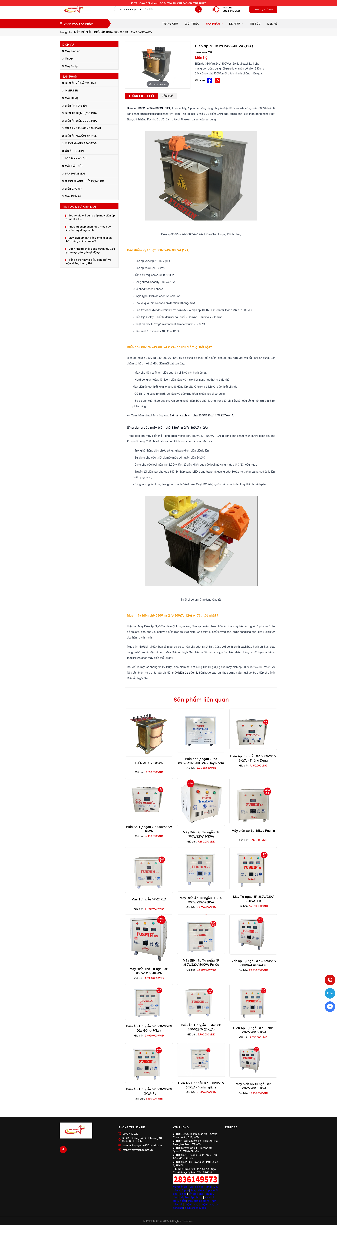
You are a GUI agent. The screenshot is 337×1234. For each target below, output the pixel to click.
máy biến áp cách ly (185, 672)
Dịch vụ (235, 23)
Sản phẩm (213, 23)
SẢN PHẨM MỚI (74, 173)
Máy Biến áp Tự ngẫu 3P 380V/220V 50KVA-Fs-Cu (201, 962)
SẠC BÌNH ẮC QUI (75, 158)
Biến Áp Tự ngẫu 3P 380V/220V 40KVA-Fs (149, 1091)
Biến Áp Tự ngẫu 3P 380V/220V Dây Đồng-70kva (149, 1028)
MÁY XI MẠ (71, 98)
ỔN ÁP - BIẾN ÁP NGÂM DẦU (82, 128)
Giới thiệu (192, 23)
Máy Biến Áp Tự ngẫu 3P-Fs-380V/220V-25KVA (201, 900)
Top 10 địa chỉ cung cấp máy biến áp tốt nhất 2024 (90, 217)
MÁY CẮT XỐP (73, 165)
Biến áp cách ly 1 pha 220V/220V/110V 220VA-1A (202, 415)
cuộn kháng (191, 1204)
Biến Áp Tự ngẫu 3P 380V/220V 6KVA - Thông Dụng (253, 758)
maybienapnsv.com (195, 1207)
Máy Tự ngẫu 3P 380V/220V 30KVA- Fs (253, 899)
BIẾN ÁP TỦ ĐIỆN (75, 105)
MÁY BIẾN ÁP (72, 196)
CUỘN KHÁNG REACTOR (80, 143)
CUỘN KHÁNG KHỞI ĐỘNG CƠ (84, 181)
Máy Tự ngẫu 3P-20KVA (148, 899)
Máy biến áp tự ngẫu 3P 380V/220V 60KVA (253, 1086)
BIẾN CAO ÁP (73, 188)
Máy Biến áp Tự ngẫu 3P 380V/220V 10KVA (201, 834)
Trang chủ (170, 23)
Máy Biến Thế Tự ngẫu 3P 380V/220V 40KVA (149, 971)
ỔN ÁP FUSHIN (74, 150)
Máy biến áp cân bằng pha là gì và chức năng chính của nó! (88, 239)
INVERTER (71, 90)
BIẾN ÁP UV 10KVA (149, 763)
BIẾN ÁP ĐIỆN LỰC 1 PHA (80, 113)
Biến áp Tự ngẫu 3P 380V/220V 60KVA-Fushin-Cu (253, 963)
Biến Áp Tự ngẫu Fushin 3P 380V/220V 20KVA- (201, 1027)
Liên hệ (272, 23)
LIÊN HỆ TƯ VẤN (263, 9)
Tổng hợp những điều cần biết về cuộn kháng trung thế (88, 261)
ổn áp (183, 1193)
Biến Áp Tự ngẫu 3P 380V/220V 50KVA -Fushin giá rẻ (201, 1085)
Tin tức (255, 23)
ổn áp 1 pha (196, 1193)
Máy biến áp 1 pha (200, 1186)
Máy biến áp (72, 50)
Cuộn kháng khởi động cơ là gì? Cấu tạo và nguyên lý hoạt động (90, 250)
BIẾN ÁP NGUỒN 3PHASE (80, 135)
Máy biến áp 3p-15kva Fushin (253, 830)
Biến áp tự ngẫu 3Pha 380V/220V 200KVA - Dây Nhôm (201, 761)
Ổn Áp (68, 58)
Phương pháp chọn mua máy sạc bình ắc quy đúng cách (88, 228)
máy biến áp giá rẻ (198, 1200)
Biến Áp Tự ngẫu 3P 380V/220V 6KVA (149, 829)
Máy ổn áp (71, 66)
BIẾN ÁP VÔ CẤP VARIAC (80, 82)
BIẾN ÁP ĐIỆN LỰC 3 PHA (80, 120)
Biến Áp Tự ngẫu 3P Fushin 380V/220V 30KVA (253, 1030)
